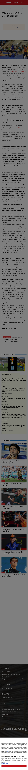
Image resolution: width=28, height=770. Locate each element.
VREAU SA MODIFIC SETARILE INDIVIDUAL (14, 767)
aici (7, 751)
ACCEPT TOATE (14, 766)
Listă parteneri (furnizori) (4, 763)
